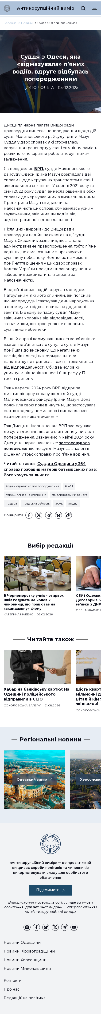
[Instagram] (27, 927)
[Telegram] (48, 515)
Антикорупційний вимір (45, 8)
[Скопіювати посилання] (68, 515)
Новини (27, 23)
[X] (38, 515)
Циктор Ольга (38, 87)
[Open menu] (94, 8)
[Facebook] (28, 515)
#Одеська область (36, 503)
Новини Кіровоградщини (29, 951)
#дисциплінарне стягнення (26, 494)
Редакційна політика (25, 998)
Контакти (13, 980)
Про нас (11, 989)
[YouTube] (74, 927)
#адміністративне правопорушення (32, 486)
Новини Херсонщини (25, 960)
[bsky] (58, 515)
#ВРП (69, 486)
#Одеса (11, 503)
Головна (10, 23)
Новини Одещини (22, 942)
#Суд (58, 503)
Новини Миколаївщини (27, 968)
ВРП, (39, 168)
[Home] (7, 8)
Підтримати (48, 890)
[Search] (83, 8)
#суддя (73, 503)
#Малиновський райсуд (69, 494)
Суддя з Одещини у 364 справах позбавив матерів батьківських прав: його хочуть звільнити (50, 469)
